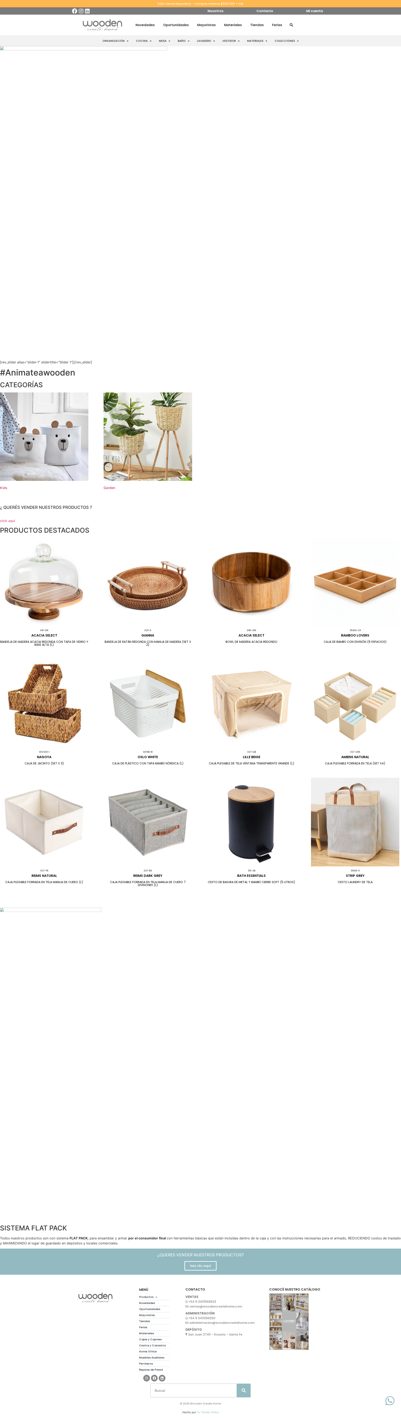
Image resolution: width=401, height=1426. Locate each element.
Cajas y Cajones (150, 1339)
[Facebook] (74, 11)
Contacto (264, 11)
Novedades (145, 25)
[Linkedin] (87, 11)
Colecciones (285, 41)
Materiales (233, 25)
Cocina (142, 41)
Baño (182, 41)
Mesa (162, 41)
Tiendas (257, 25)
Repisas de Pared (151, 1370)
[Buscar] (291, 25)
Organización (114, 41)
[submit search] (244, 1390)
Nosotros (215, 11)
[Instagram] (81, 11)
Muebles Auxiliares (151, 1358)
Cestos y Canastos (152, 1345)
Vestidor (229, 41)
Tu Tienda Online (208, 1412)
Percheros (146, 1364)
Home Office (148, 1351)
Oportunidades (176, 25)
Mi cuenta (314, 11)
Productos (146, 1297)
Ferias (277, 25)
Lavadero (204, 41)
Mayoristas (206, 25)
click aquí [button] (7, 521)
